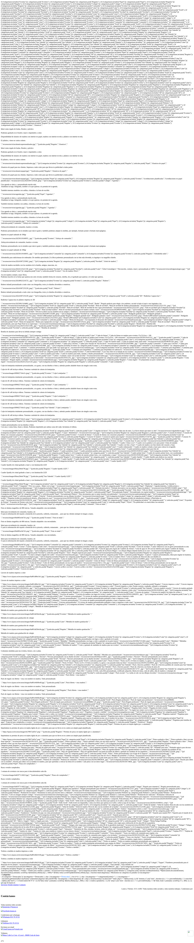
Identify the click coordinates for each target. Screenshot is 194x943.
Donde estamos (13, 885)
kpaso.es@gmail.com (15, 929)
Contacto (22, 885)
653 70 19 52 (15, 917)
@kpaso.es (14, 907)
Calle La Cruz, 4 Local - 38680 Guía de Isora (23, 935)
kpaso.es (13, 911)
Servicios (4, 885)
